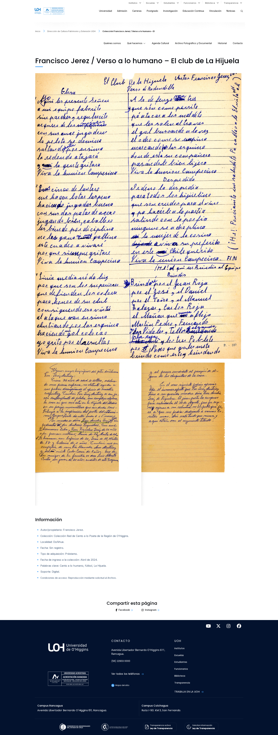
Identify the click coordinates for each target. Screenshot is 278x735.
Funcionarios (191, 3)
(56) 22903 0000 (120, 661)
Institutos (134, 3)
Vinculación (215, 10)
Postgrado (152, 10)
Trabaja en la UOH (187, 692)
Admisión (122, 10)
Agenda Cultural (160, 43)
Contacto (238, 43)
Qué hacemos (134, 43)
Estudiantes (170, 3)
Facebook (124, 609)
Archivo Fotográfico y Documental (193, 43)
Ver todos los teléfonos (125, 673)
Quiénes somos (112, 43)
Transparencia (232, 3)
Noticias (231, 10)
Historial (222, 43)
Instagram (150, 609)
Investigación (170, 10)
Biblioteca (210, 3)
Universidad (105, 10)
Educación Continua (193, 10)
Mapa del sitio (122, 685)
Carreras (137, 10)
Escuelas (151, 3)
